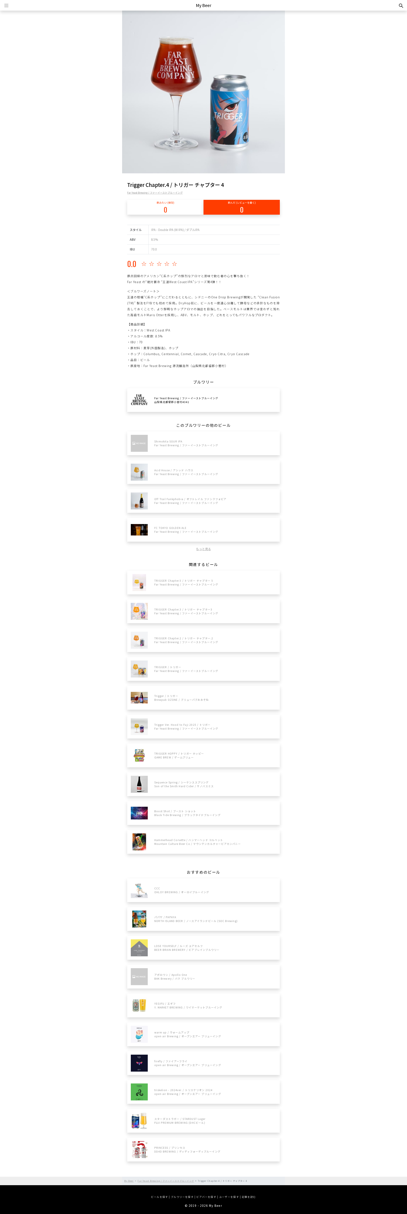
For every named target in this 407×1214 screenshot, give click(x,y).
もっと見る (203, 549)
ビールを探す (159, 1197)
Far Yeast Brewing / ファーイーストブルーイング (155, 192)
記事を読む (249, 1197)
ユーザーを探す (229, 1197)
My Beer (203, 5)
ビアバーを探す (206, 1197)
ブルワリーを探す (182, 1197)
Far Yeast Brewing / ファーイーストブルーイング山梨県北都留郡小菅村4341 (186, 400)
